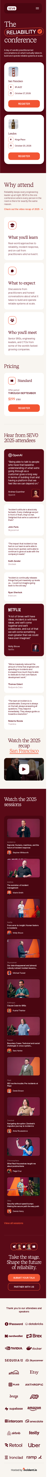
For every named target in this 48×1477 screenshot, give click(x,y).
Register (24, 104)
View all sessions (13, 1223)
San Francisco (24, 751)
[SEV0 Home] (11, 8)
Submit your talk (24, 1277)
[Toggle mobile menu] (37, 8)
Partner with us (24, 1286)
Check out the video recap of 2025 (22, 209)
